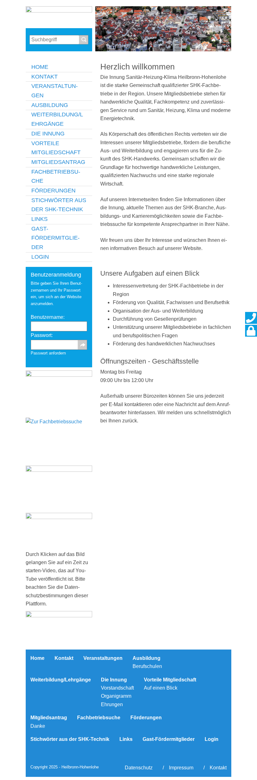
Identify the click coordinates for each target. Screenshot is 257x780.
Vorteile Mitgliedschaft (56, 148)
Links (39, 219)
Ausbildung (49, 105)
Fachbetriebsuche (55, 176)
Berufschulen (147, 666)
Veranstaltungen (54, 91)
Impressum (181, 767)
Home (39, 67)
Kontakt (44, 77)
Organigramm (116, 696)
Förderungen (53, 190)
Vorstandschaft (117, 688)
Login (40, 257)
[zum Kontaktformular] (251, 318)
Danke (37, 726)
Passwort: (42, 341)
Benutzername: (48, 317)
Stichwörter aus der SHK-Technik (58, 205)
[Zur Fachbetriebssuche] (59, 440)
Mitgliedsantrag (58, 162)
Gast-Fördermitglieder (55, 238)
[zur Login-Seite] (251, 331)
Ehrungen (112, 704)
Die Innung (48, 133)
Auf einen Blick (160, 688)
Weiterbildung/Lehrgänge (57, 119)
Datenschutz (139, 767)
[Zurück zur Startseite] (59, 15)
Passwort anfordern (48, 353)
